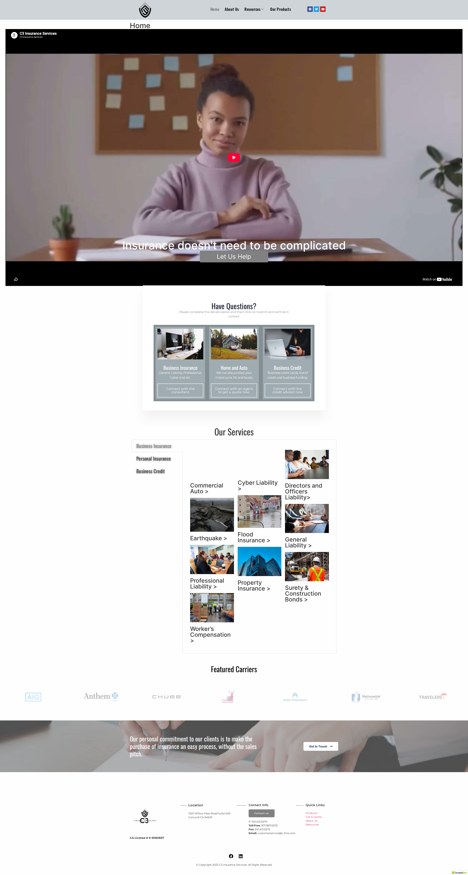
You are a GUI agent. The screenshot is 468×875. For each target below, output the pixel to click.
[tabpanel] (259, 546)
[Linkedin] (240, 856)
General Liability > (298, 542)
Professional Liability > (207, 583)
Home (214, 9)
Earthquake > (208, 538)
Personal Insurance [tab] (153, 458)
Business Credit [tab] (150, 471)
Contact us (261, 813)
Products (311, 813)
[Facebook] (231, 856)
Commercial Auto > (206, 488)
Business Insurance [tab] (153, 445)
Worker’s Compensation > (210, 634)
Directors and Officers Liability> (303, 491)
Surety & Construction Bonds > (303, 593)
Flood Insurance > (254, 537)
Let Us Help (234, 256)
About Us (232, 9)
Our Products (280, 9)
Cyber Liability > (258, 485)
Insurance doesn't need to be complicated (234, 245)
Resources (252, 9)
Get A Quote (314, 817)
